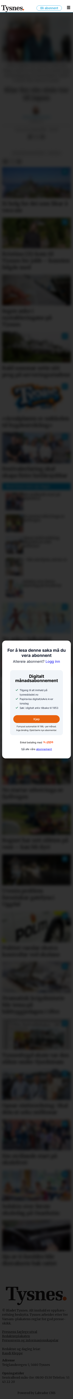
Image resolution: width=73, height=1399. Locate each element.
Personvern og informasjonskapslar (30, 1340)
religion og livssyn (28, 153)
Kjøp (36, 719)
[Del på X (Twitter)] (36, 137)
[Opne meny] (68, 8)
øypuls (54, 153)
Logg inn (36, 661)
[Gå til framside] (13, 8)
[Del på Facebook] (30, 137)
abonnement (44, 749)
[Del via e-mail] (42, 137)
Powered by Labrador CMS (36, 1393)
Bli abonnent (49, 8)
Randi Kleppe (12, 1353)
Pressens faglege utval (19, 1332)
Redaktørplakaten (16, 1336)
